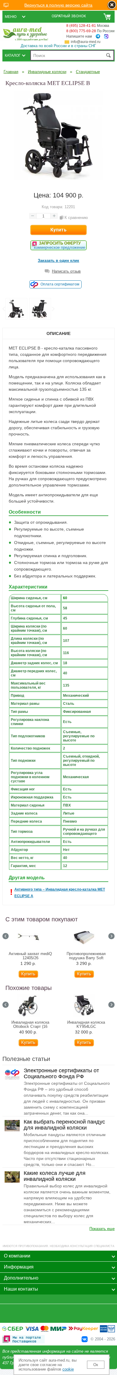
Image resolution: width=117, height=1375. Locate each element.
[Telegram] (97, 36)
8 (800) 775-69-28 (81, 31)
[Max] (106, 36)
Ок (95, 1364)
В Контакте (85, 1339)
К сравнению (76, 217)
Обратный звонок (69, 16)
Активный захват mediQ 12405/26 (30, 956)
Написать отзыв (66, 271)
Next (52, 309)
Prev (3, 309)
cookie (68, 1369)
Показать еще (102, 1228)
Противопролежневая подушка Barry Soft (86, 956)
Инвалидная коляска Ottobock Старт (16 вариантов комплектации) (30, 1026)
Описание (58, 333)
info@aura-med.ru (85, 42)
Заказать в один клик (58, 260)
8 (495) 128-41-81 (81, 26)
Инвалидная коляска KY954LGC (86, 1024)
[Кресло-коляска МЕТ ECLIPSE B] (59, 178)
